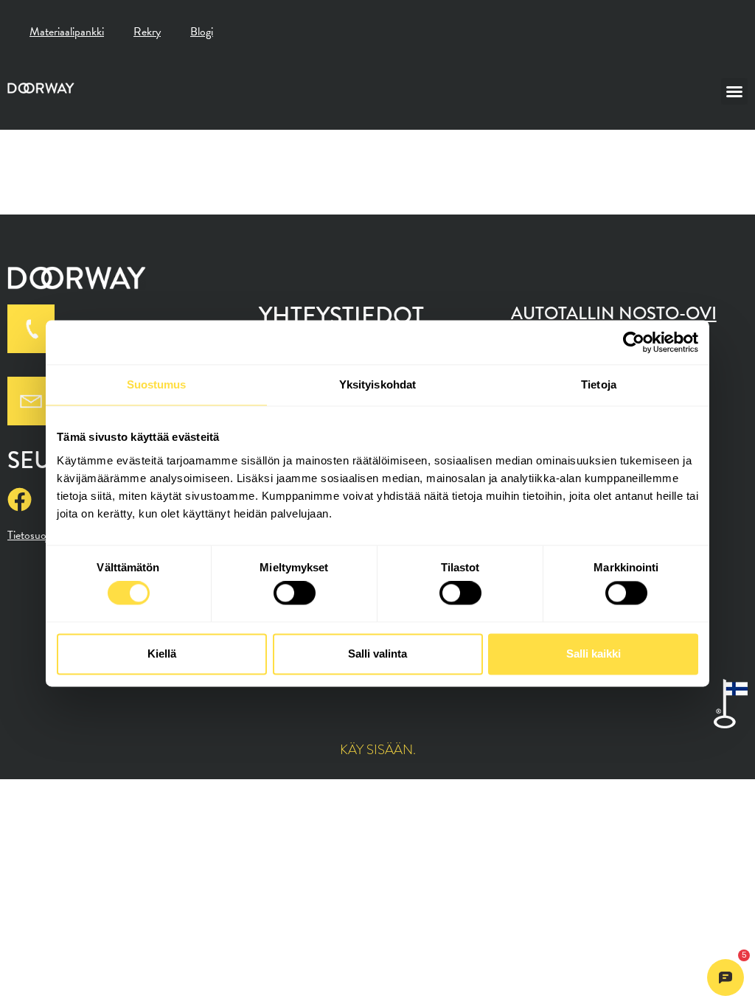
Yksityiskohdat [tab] (377, 384)
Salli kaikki (593, 653)
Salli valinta (377, 653)
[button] (734, 91)
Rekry (147, 32)
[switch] (295, 593)
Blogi (201, 32)
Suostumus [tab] (157, 384)
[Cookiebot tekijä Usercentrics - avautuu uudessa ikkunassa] (633, 342)
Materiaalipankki (66, 32)
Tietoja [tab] (598, 384)
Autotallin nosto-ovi (614, 313)
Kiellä (161, 653)
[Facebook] (19, 499)
